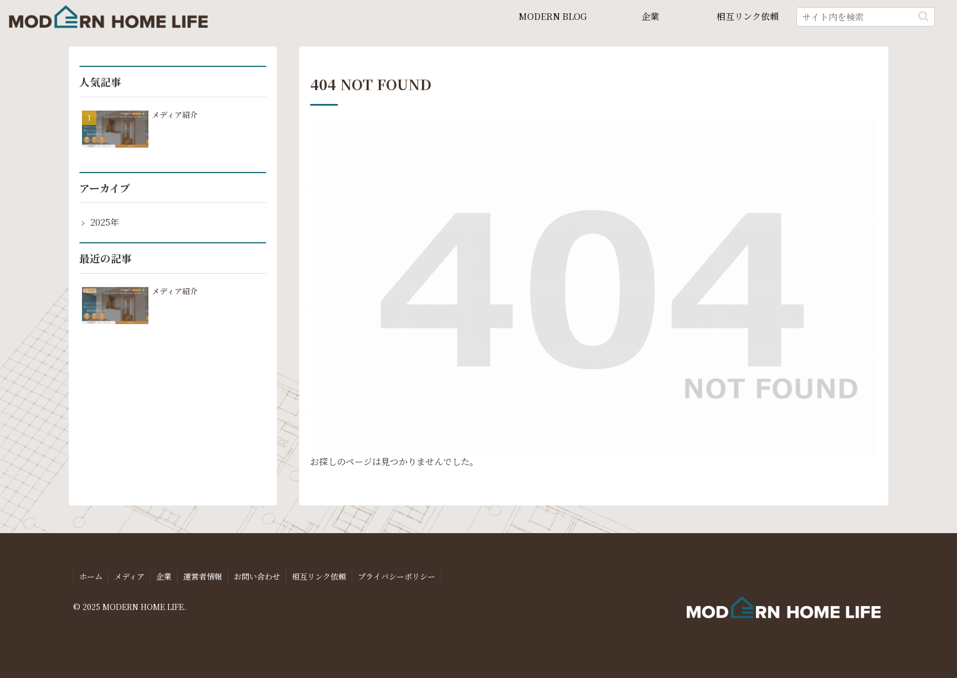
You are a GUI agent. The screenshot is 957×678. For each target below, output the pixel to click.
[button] (923, 16)
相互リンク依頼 (319, 576)
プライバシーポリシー (396, 576)
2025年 (104, 222)
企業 (164, 576)
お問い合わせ (257, 576)
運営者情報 (202, 576)
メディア (129, 576)
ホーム (90, 576)
